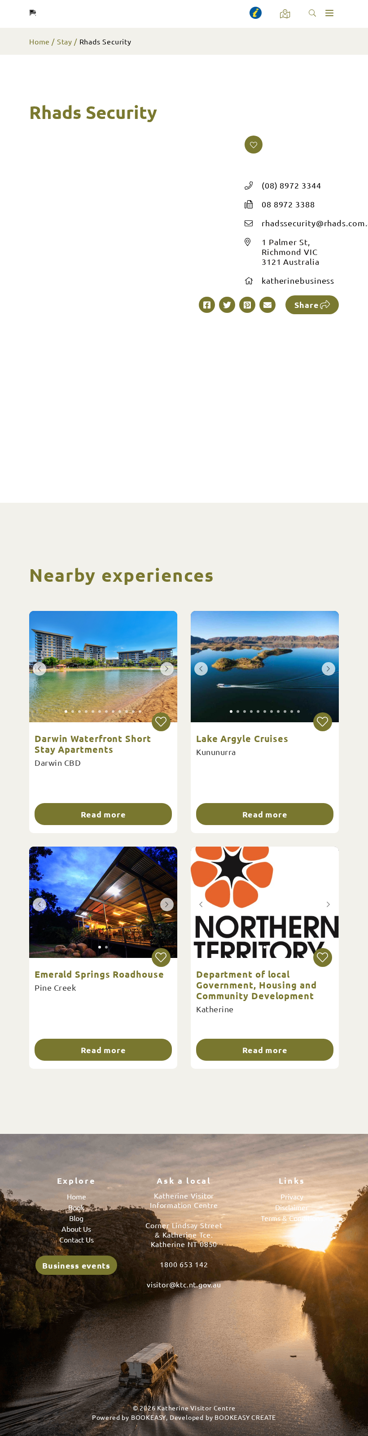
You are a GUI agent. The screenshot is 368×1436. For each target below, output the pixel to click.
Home (39, 41)
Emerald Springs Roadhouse (99, 974)
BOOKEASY (148, 1417)
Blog (76, 1217)
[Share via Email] (267, 305)
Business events (76, 1265)
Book (76, 1207)
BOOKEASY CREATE (245, 1417)
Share (306, 304)
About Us (76, 1228)
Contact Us (76, 1239)
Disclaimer (291, 1207)
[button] (254, 145)
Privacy (291, 1196)
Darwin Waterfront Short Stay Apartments (93, 744)
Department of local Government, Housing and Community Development (256, 984)
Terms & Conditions (292, 1217)
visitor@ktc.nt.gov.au (184, 1284)
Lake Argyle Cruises (242, 738)
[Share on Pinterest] (247, 305)
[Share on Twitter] (227, 305)
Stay (64, 41)
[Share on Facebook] (207, 305)
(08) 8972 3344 (291, 185)
